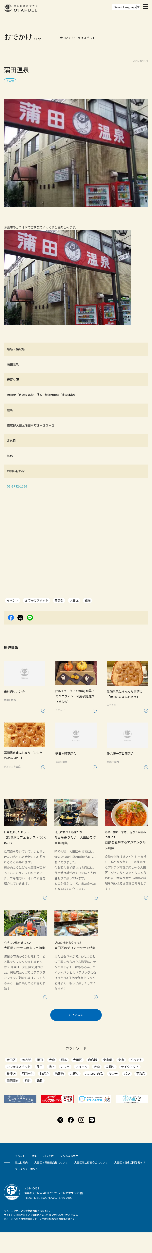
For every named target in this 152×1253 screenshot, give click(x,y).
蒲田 (40, 1060)
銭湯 (88, 600)
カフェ (65, 1066)
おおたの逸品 (94, 1073)
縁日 (40, 1080)
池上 (52, 1066)
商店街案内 (21, 1162)
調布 (64, 1060)
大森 (52, 1060)
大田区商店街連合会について (91, 1162)
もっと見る (76, 1015)
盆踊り (110, 1066)
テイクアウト (130, 1066)
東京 (121, 1060)
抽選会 (44, 1073)
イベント (13, 600)
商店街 (59, 600)
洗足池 (59, 1073)
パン (127, 1073)
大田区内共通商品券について (51, 1162)
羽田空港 (28, 1073)
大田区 (74, 600)
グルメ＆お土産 (69, 1155)
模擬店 (11, 1073)
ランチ (113, 1073)
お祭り (74, 1073)
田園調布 (13, 1080)
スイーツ (82, 1066)
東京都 (107, 1060)
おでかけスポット (36, 600)
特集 (34, 1155)
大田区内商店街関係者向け (129, 1162)
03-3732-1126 (17, 486)
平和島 (140, 1073)
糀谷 (28, 1080)
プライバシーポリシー (28, 1169)
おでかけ (48, 1155)
